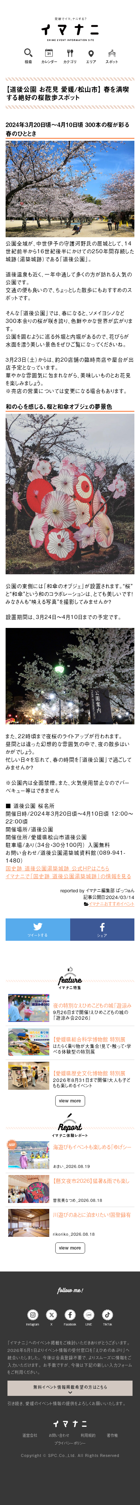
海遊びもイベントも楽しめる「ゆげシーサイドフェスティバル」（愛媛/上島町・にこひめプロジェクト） (92, 1147)
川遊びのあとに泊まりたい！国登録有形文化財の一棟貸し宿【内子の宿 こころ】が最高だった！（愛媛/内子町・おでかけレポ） (92, 1214)
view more (70, 1100)
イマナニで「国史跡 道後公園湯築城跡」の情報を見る (68, 876)
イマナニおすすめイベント (111, 904)
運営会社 (29, 1435)
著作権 (112, 1435)
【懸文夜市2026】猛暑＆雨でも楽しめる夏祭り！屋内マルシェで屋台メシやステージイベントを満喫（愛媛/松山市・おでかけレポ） (91, 1181)
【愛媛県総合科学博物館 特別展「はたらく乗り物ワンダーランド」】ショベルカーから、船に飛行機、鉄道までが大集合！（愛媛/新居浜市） (91, 1039)
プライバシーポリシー (70, 1443)
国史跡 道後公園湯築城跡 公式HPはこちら (57, 868)
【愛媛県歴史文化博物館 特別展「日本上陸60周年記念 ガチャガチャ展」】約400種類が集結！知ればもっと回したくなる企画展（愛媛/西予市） (92, 1073)
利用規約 (88, 1435)
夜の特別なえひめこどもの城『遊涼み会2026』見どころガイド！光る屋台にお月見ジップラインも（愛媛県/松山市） (92, 1005)
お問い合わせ (59, 1435)
